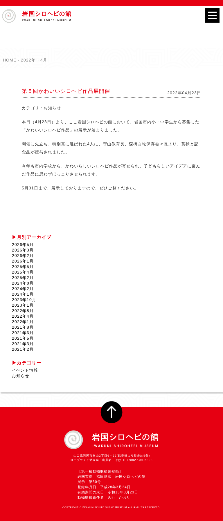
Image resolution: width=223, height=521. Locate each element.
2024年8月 (23, 283)
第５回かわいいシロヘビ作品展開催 (66, 91)
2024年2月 (23, 288)
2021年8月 (23, 327)
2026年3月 (23, 250)
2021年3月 (23, 343)
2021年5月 (23, 338)
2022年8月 (23, 310)
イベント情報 (25, 370)
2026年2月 (23, 255)
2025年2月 (23, 277)
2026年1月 (23, 261)
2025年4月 (23, 272)
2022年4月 (23, 316)
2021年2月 (23, 349)
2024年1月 (23, 294)
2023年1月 (23, 305)
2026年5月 (23, 244)
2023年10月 (24, 299)
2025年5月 (23, 266)
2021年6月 (23, 332)
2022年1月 (23, 321)
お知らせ (52, 108)
